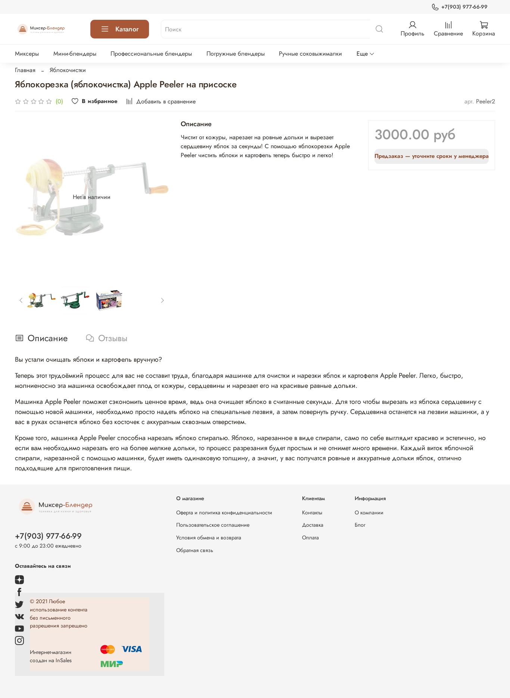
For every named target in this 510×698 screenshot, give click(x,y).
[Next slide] (157, 197)
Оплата (310, 537)
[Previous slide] (27, 197)
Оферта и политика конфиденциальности (224, 512)
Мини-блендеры (74, 53)
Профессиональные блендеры (151, 53)
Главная (25, 70)
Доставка (312, 525)
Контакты (312, 512)
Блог (360, 525)
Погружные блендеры (235, 53)
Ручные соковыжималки (310, 53)
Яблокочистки (68, 70)
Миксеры (27, 53)
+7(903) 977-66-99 (464, 6)
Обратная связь (194, 550)
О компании (369, 512)
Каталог (127, 29)
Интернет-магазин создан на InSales (51, 656)
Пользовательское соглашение (212, 525)
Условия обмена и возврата (208, 537)
